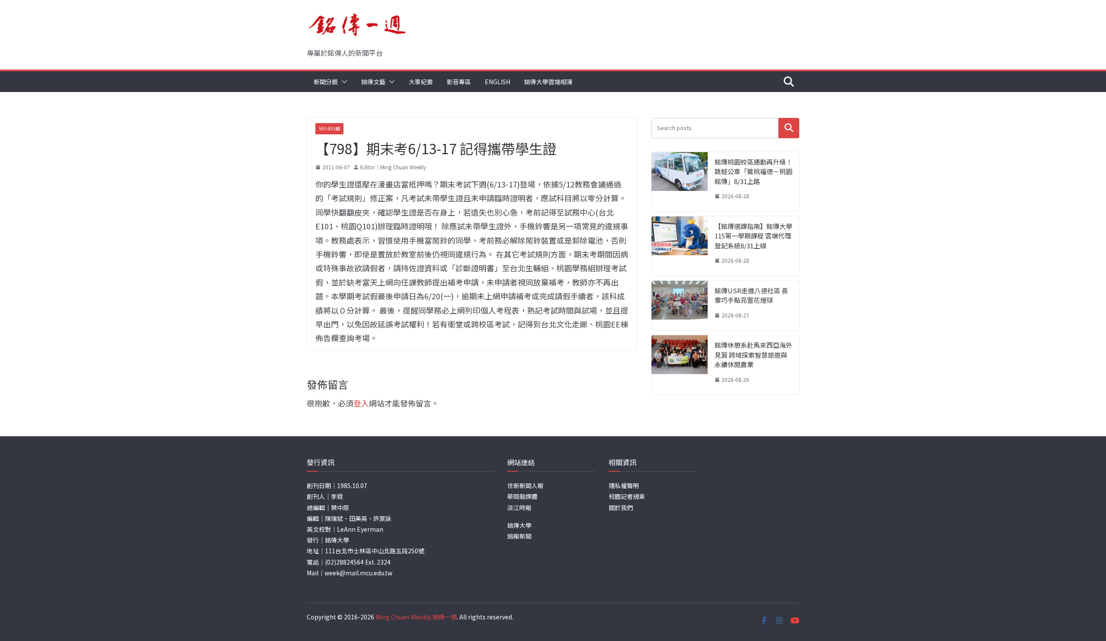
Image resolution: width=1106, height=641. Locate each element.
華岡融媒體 (522, 496)
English (497, 81)
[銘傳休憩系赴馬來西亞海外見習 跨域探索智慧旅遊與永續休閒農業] (680, 364)
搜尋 (789, 128)
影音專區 (459, 81)
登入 (361, 403)
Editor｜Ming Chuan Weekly (393, 167)
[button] (342, 82)
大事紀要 (421, 81)
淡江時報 (519, 507)
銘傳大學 (519, 525)
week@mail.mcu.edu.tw (358, 572)
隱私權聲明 (624, 485)
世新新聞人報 (525, 485)
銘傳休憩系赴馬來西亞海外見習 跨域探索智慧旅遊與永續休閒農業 (753, 354)
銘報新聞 (519, 536)
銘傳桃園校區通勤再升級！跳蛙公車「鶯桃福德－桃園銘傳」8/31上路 (753, 171)
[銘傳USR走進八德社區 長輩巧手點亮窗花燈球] (680, 305)
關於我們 (621, 507)
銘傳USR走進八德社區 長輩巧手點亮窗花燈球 (751, 295)
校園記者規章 (627, 496)
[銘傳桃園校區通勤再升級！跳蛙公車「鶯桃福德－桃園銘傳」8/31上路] (680, 181)
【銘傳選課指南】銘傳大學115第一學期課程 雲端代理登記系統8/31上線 (753, 236)
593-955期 (329, 128)
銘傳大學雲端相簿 (548, 81)
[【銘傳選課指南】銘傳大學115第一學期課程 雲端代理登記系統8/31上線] (680, 246)
